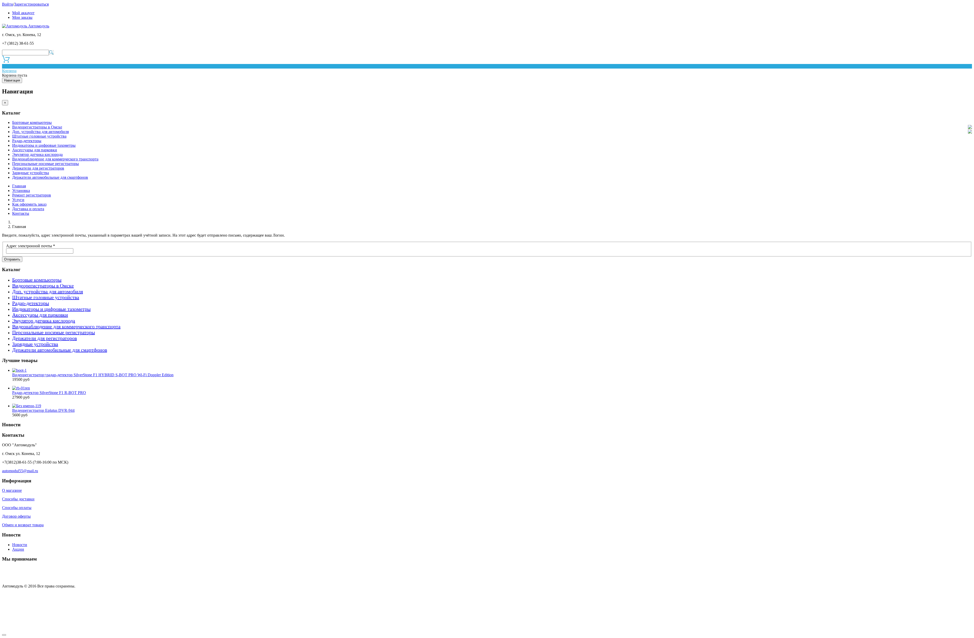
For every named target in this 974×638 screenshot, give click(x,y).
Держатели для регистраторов (38, 168)
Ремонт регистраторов (31, 195)
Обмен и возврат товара (23, 525)
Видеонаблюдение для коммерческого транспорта (55, 159)
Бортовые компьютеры (32, 122)
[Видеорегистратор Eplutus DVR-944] (26, 406)
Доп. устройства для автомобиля (40, 131)
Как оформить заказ (29, 204)
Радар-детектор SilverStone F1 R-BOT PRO (49, 392)
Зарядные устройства (30, 173)
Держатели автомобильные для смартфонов (50, 177)
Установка (21, 190)
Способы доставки (18, 499)
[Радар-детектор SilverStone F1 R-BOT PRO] (21, 388)
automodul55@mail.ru (20, 471)
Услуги (18, 200)
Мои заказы (22, 17)
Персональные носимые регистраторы (45, 163)
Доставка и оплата (28, 209)
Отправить (12, 259)
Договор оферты (16, 516)
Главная (19, 186)
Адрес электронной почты (30, 246)
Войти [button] (7, 4)
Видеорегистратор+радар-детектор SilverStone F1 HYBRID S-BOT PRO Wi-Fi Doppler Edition (92, 375)
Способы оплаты (16, 507)
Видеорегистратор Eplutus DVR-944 (43, 410)
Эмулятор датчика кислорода (37, 154)
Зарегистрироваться (31, 4)
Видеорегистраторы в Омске (37, 127)
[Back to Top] (4, 635)
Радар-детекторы (26, 141)
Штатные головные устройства (39, 136)
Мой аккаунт (23, 13)
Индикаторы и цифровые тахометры (44, 145)
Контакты (20, 213)
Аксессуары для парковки (34, 150)
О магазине (12, 490)
